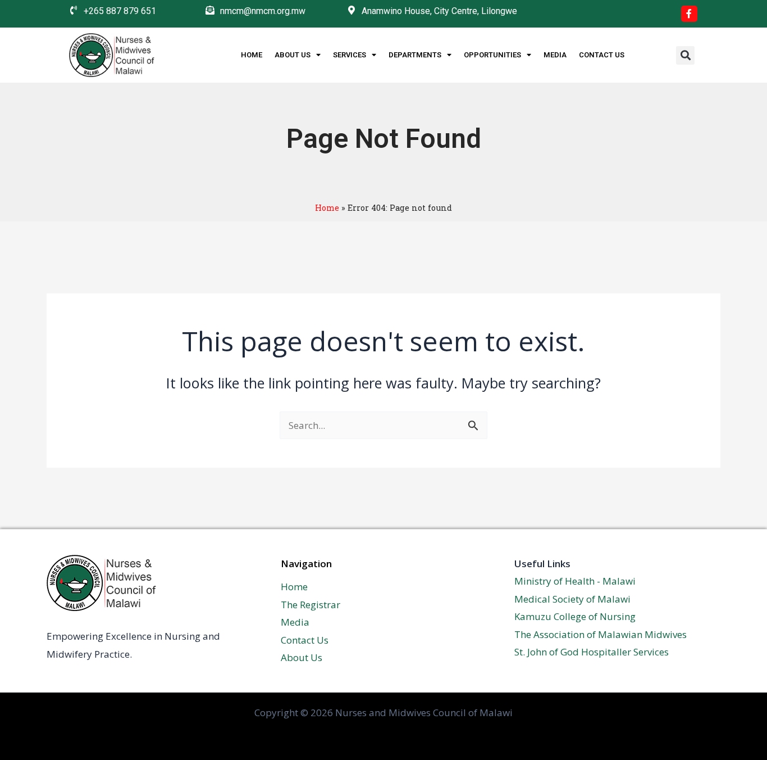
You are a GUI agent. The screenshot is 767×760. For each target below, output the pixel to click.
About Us (293, 55)
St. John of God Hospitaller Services (591, 651)
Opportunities (492, 55)
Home (251, 55)
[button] (685, 55)
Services (349, 55)
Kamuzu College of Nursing (575, 616)
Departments (415, 55)
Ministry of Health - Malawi (575, 580)
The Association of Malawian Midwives (600, 634)
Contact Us (601, 55)
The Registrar (310, 604)
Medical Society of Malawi (572, 598)
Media (555, 55)
